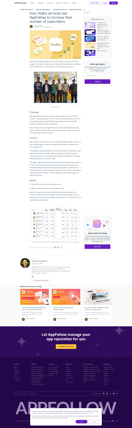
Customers (58, 3)
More (84, 382)
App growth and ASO (60, 9)
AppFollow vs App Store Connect (91, 369)
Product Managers (53, 371)
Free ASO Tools (70, 382)
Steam (105, 371)
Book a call (97, 246)
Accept (81, 421)
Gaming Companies (53, 373)
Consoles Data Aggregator (38, 375)
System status (18, 393)
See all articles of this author (41, 280)
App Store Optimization (37, 369)
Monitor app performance (37, 367)
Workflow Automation (36, 373)
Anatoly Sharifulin (38, 25)
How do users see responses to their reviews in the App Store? (97, 309)
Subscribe (97, 81)
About (15, 367)
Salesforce (106, 380)
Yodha (32, 61)
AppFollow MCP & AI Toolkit (38, 384)
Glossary (68, 373)
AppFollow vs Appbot (88, 378)
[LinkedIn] (55, 247)
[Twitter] (61, 247)
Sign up (113, 3)
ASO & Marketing (53, 369)
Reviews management (43, 9)
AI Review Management (37, 371)
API (67, 380)
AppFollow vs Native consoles (90, 367)
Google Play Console (109, 369)
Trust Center (69, 378)
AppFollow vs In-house (89, 373)
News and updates (27, 9)
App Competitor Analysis (37, 378)
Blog (67, 367)
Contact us (16, 378)
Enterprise (51, 375)
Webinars (68, 369)
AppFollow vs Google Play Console (92, 371)
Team (15, 375)
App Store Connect (108, 367)
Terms (25, 393)
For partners (17, 380)
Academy (68, 371)
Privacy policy (32, 393)
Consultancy (50, 3)
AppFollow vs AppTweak (89, 380)
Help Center (69, 375)
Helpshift (106, 382)
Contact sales (94, 3)
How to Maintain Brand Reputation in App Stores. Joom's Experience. (34, 309)
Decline (94, 421)
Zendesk (106, 375)
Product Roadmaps (36, 380)
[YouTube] (114, 393)
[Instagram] (117, 393)
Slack (105, 378)
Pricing (74, 3)
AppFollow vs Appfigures (89, 375)
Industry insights (76, 9)
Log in (105, 3)
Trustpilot (106, 373)
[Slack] (58, 247)
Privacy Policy (90, 413)
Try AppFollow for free (66, 346)
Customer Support (53, 367)
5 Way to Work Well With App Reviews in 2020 (63, 309)
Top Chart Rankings (36, 382)
